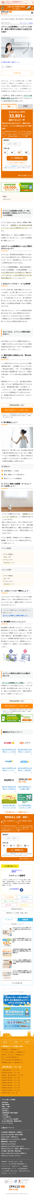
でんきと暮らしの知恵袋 (7, 19)
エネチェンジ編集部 (27, 23)
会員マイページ (16, 1166)
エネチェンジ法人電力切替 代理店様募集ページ (14, 1164)
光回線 (25, 106)
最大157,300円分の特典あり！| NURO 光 (9, 788)
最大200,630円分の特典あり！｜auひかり (25, 750)
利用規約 (25, 1166)
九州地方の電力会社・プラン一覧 (11, 1090)
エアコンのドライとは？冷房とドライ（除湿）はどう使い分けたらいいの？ (22, 929)
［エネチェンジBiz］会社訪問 (10, 1119)
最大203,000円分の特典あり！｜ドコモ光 (9, 750)
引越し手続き (10, 1150)
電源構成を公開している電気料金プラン (12, 1062)
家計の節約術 (19, 19)
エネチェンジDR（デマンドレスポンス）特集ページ (14, 1153)
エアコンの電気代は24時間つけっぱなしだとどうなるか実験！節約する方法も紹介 (22, 972)
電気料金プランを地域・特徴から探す (17, 913)
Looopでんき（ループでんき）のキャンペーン (12, 1146)
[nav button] (32, 13)
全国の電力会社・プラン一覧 (11, 1067)
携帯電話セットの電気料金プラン (11, 1049)
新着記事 (25, 919)
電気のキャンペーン (25, 1148)
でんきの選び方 (6, 1117)
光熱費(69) (8, 66)
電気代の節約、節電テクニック (11, 62)
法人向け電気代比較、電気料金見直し (12, 1121)
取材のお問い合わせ (24, 1171)
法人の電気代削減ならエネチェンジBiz (24, 806)
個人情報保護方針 (23, 1168)
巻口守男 (24, 1139)
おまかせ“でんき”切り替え (7, 1134)
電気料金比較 (4, 1141)
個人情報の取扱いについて (9, 1168)
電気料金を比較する (17, 909)
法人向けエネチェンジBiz (15, 1161)
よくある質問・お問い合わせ (9, 1171)
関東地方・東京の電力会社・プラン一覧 (12, 1075)
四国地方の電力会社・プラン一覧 (11, 1087)
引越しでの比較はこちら (9, 822)
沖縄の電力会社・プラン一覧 (9, 1092)
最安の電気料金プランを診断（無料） (17, 410)
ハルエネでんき (12, 1141)
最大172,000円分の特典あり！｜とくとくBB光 (9, 769)
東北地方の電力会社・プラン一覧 (11, 1072)
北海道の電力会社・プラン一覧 (10, 1070)
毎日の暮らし (5, 1110)
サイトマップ (12, 1173)
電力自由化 (5, 1102)
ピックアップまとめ (7, 1123)
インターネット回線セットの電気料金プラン (14, 1052)
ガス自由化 (5, 1115)
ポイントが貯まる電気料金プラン (11, 1057)
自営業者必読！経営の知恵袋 (9, 1112)
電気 (8, 106)
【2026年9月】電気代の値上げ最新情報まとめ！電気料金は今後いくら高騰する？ (22, 951)
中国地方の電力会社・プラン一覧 (11, 1085)
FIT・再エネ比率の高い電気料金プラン (12, 1060)
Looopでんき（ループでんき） (8, 1143)
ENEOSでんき (14, 1136)
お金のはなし (5, 1108)
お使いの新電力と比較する (25, 822)
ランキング (8, 919)
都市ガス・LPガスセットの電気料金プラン (13, 1054)
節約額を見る (17, 158)
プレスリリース (6, 1166)
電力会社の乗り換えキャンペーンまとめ (9, 806)
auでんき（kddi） (5, 1136)
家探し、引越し (6, 1106)
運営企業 (4, 1161)
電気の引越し (18, 1150)
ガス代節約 (4, 1150)
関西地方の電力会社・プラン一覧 (11, 1082)
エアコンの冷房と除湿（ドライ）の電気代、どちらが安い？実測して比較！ (22, 940)
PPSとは (4, 1173)
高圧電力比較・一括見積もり (16, 1132)
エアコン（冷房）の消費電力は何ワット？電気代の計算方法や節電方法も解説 (22, 961)
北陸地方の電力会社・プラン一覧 (11, 1080)
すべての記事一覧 (17, 983)
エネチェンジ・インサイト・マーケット (11, 1155)
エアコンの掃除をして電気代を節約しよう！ (16, 615)
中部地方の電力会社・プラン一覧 (11, 1077)
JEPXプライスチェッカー (7, 1148)
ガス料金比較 (4, 1132)
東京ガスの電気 (19, 1134)
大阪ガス (17, 1148)
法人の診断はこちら (25, 175)
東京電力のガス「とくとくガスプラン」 (11, 1139)
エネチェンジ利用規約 (10, 166)
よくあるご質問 (29, 1042)
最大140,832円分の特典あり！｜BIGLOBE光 (25, 769)
